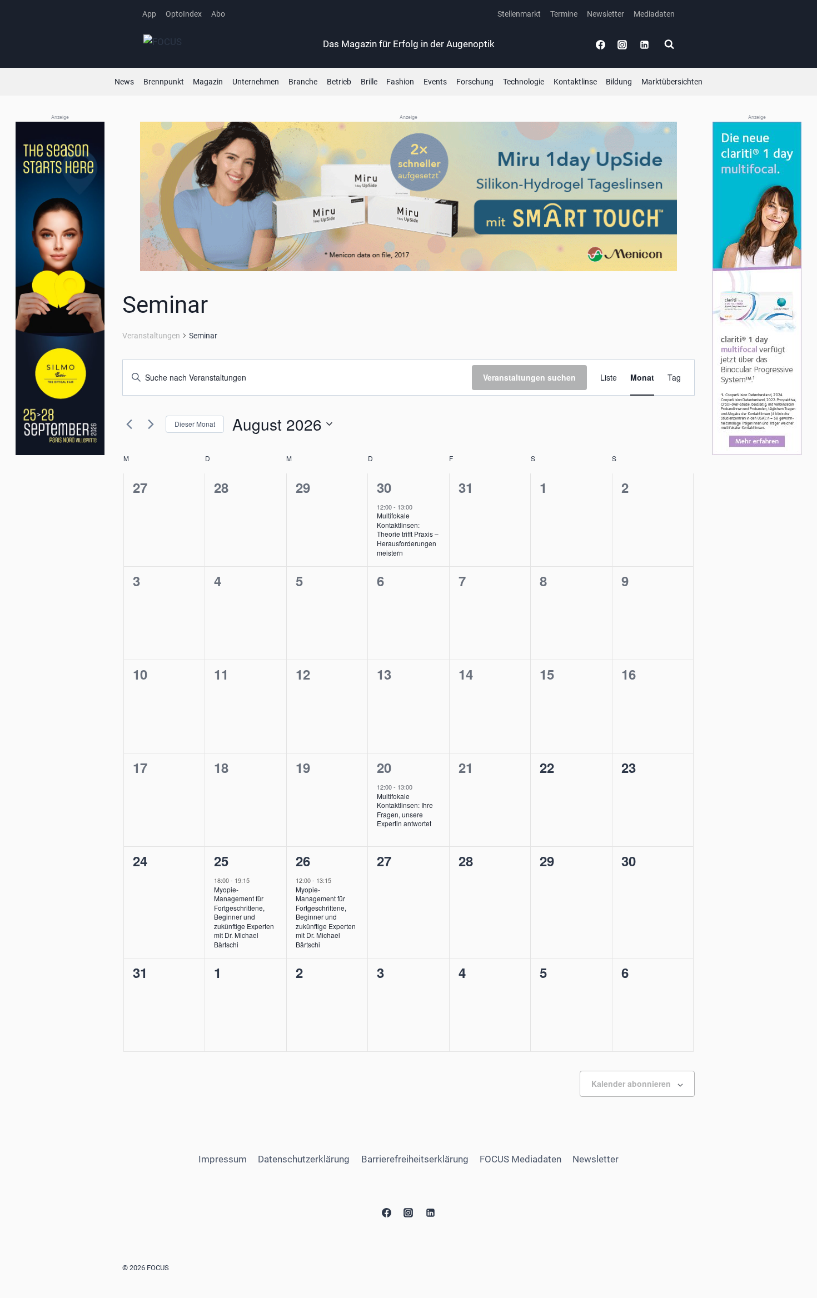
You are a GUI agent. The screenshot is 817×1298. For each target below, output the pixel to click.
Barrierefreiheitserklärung (415, 1159)
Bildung (619, 81)
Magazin (208, 81)
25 (221, 860)
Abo (218, 13)
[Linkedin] (644, 44)
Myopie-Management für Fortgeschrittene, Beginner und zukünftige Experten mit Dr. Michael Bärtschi (244, 917)
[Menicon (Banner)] (408, 196)
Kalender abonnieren (631, 1083)
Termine (563, 13)
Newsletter (605, 13)
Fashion (400, 81)
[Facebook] (600, 44)
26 (303, 860)
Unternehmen (255, 81)
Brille (369, 81)
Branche (302, 81)
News (124, 81)
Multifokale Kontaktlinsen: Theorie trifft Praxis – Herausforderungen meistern (408, 534)
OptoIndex (184, 13)
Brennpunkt (163, 81)
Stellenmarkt (519, 13)
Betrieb (339, 81)
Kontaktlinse (575, 81)
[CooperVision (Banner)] (757, 288)
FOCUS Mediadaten (520, 1159)
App (149, 13)
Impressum (222, 1159)
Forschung (475, 81)
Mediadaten (654, 13)
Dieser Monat (195, 423)
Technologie (523, 81)
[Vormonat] (129, 424)
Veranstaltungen (151, 335)
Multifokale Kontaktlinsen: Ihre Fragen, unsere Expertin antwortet (405, 809)
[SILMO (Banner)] (60, 289)
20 (384, 767)
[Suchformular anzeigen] (669, 44)
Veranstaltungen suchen (529, 377)
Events (435, 81)
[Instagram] (622, 44)
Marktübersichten (672, 81)
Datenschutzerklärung (304, 1159)
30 (384, 487)
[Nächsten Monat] (150, 424)
